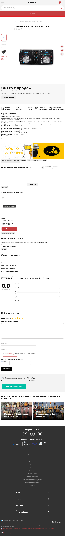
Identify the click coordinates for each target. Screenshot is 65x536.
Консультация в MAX (14, 386)
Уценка (32, 485)
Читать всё (32, 184)
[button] (2, 410)
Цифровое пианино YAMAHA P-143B (7, 223)
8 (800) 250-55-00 (18, 518)
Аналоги (23, 160)
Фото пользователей (33, 160)
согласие (10, 353)
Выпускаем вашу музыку (32, 480)
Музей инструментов (33, 483)
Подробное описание (7, 139)
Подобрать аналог (8, 97)
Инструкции (32, 474)
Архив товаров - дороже (9, 265)
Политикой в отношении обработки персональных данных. (18, 355)
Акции (32, 465)
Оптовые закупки (32, 477)
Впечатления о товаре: (9, 321)
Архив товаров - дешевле (9, 263)
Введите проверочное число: (12, 359)
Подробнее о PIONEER (8, 260)
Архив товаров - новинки (9, 271)
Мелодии (32, 471)
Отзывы (44, 160)
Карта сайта (4, 523)
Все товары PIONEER (8, 268)
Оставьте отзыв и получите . (33, 278)
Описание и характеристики (10, 160)
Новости (32, 462)
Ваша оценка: (6, 318)
